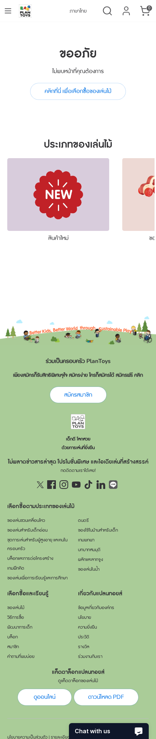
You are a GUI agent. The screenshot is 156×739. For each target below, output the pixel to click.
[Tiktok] (88, 484)
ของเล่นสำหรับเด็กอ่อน (27, 530)
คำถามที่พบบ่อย (20, 656)
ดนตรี (83, 520)
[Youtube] (76, 484)
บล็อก (12, 637)
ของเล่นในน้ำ (88, 569)
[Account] (126, 8)
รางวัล (83, 646)
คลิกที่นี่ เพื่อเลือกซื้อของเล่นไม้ (78, 91)
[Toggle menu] (8, 11)
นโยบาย (84, 617)
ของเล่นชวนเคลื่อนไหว (26, 520)
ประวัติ (83, 637)
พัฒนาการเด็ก (19, 627)
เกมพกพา (86, 540)
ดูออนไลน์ (45, 697)
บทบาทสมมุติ (89, 549)
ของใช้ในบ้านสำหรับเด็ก (98, 530)
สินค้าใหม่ (58, 238)
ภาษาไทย (78, 11)
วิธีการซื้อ (15, 617)
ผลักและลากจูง (90, 559)
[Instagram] (63, 484)
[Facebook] (51, 484)
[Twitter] (39, 484)
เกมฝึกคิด (15, 568)
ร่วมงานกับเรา (90, 656)
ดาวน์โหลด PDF (106, 697)
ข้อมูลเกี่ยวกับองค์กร (96, 607)
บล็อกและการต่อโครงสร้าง (30, 558)
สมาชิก (13, 646)
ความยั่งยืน (87, 627)
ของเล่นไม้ (15, 607)
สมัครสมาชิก (78, 395)
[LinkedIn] (101, 484)
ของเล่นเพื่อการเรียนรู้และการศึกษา (37, 578)
